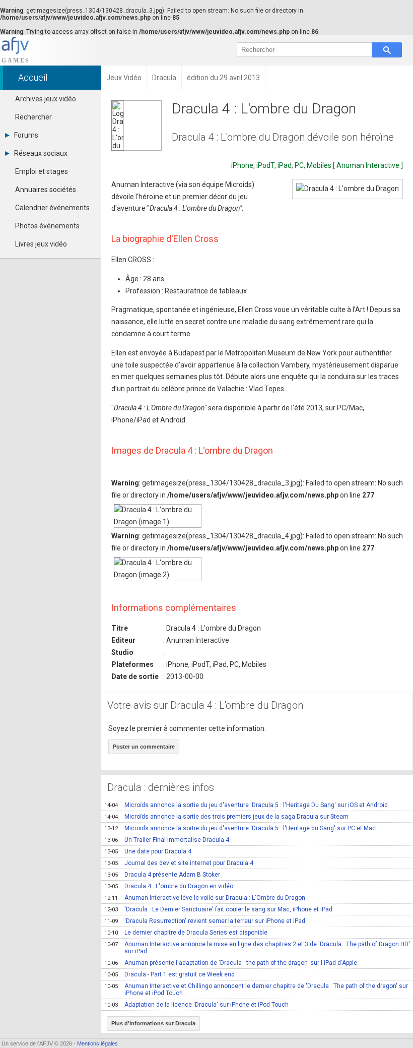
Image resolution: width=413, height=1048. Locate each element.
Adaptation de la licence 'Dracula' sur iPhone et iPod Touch (196, 1004)
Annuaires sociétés (45, 190)
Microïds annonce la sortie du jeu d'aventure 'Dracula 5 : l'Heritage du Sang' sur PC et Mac (240, 828)
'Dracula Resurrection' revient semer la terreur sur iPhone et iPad (204, 920)
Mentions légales (97, 1043)
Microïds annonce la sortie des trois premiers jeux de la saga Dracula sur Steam (226, 816)
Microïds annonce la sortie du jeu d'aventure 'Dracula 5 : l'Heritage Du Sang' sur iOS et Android (246, 805)
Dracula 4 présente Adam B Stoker (162, 874)
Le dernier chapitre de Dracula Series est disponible (185, 932)
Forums (26, 135)
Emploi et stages (41, 171)
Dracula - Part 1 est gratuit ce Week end (169, 974)
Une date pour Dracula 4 (147, 851)
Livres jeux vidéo (41, 244)
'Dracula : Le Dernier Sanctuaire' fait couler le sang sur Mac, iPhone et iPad (218, 909)
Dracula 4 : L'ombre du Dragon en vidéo (168, 886)
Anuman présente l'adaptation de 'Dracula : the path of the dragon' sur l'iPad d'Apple (230, 962)
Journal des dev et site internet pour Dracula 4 (178, 863)
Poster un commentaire (144, 747)
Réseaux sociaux (40, 153)
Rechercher (33, 117)
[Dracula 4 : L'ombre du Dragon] (347, 189)
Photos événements (47, 226)
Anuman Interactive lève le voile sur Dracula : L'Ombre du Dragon (204, 897)
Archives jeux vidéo (45, 99)
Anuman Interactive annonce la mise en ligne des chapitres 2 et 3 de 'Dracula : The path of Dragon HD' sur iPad (257, 948)
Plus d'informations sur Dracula (153, 1023)
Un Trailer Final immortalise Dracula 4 (166, 839)
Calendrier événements (52, 208)
